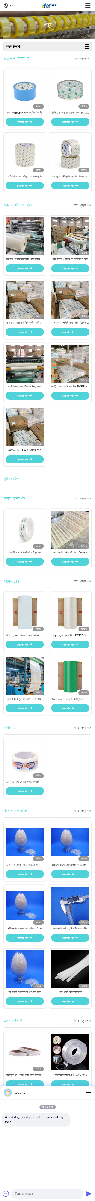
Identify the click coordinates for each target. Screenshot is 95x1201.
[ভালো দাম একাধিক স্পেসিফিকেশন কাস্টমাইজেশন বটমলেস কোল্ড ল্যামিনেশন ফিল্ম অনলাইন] (70, 300)
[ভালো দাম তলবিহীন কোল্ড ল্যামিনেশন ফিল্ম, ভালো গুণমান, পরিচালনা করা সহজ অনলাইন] (25, 364)
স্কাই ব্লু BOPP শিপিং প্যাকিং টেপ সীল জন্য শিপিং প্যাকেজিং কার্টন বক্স (24, 113)
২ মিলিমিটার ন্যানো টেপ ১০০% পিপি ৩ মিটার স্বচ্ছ (70, 1075)
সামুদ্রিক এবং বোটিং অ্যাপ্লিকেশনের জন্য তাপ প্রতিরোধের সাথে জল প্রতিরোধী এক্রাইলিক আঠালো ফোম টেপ (24, 1075)
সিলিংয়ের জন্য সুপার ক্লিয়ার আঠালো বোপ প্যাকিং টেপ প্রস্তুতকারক (70, 113)
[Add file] (6, 1194)
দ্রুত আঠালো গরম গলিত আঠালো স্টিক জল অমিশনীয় (25, 865)
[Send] (88, 1194)
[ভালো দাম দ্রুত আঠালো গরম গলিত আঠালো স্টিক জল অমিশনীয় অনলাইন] (25, 842)
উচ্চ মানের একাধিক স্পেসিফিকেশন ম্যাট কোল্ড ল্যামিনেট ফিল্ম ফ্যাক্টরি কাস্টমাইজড (70, 259)
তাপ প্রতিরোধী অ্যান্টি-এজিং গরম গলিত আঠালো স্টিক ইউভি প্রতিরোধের (70, 929)
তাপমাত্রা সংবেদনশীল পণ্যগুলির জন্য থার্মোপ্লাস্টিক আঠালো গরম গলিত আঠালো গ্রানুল (24, 992)
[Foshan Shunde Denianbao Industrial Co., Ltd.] (49, 5)
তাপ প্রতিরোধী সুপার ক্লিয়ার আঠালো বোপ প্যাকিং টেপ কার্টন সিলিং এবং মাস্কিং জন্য (70, 176)
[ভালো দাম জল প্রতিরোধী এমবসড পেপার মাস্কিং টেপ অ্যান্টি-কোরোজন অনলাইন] (25, 759)
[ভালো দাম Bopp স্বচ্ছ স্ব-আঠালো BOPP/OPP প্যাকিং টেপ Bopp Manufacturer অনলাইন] (70, 612)
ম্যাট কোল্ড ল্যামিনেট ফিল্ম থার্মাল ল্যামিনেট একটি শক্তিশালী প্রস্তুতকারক (24, 323)
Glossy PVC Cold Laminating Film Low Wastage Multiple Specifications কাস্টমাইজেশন (24, 450)
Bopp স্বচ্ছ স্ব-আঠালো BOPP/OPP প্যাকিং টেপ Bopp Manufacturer (70, 635)
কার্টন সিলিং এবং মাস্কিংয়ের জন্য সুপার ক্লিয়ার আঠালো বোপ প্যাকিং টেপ (25, 176)
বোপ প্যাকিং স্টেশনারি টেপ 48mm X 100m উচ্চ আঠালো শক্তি (70, 553)
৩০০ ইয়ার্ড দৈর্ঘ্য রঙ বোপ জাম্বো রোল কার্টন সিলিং (70, 699)
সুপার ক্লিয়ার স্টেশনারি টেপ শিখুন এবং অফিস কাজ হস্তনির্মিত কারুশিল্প (24, 553)
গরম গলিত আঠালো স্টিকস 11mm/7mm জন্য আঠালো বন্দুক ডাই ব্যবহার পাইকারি (70, 992)
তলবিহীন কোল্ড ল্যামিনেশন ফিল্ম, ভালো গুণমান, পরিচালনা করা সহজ (24, 387)
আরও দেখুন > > (82, 58)
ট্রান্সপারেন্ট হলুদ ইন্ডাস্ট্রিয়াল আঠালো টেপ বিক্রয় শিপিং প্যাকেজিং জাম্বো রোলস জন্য (24, 699)
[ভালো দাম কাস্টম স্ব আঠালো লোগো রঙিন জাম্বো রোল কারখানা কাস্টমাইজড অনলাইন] (25, 612)
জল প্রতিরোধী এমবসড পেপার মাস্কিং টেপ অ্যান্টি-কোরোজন (24, 782)
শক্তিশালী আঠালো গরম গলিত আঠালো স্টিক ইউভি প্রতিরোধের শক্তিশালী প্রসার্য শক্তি (24, 929)
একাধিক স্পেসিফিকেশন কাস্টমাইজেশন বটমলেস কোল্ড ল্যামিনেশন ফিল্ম (70, 323)
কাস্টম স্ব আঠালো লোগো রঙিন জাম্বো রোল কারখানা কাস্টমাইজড (25, 635)
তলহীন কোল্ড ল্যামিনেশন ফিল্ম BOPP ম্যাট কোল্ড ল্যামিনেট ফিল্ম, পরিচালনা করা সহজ (70, 387)
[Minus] (88, 1092)
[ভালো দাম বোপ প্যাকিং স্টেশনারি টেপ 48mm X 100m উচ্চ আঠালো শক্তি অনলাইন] (70, 529)
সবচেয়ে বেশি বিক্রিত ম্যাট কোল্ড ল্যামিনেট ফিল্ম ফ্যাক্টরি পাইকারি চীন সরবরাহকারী (24, 259)
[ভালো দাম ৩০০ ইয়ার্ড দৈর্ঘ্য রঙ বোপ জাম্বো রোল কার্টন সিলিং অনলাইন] (70, 676)
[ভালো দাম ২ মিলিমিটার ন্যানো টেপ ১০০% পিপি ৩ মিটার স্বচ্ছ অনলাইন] (70, 1052)
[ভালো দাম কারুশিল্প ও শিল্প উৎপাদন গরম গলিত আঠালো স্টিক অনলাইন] (70, 842)
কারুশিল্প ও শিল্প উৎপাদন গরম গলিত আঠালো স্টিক (70, 865)
